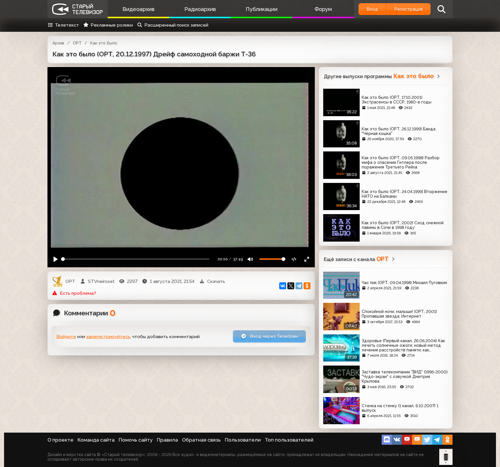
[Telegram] (298, 285)
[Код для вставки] (294, 259)
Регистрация (408, 9)
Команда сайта (96, 440)
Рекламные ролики (112, 25)
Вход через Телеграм (273, 336)
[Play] (55, 259)
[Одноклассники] (307, 285)
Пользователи (243, 440)
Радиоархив (200, 9)
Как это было (103, 43)
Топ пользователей (289, 440)
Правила (167, 440)
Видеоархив (138, 9)
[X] (290, 285)
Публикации (261, 9)
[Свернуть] (306, 259)
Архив (58, 43)
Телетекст (67, 25)
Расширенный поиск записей (176, 25)
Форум (323, 9)
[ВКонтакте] (282, 285)
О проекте (60, 440)
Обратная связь (201, 440)
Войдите (66, 336)
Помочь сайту (136, 440)
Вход (372, 9)
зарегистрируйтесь (108, 336)
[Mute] (250, 259)
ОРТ (77, 43)
